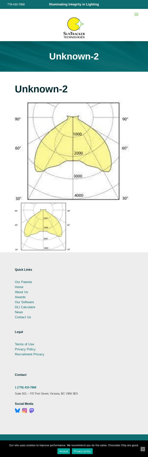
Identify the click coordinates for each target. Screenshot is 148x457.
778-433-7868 (16, 4)
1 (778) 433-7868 (25, 387)
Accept (63, 451)
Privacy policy (82, 451)
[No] (142, 449)
